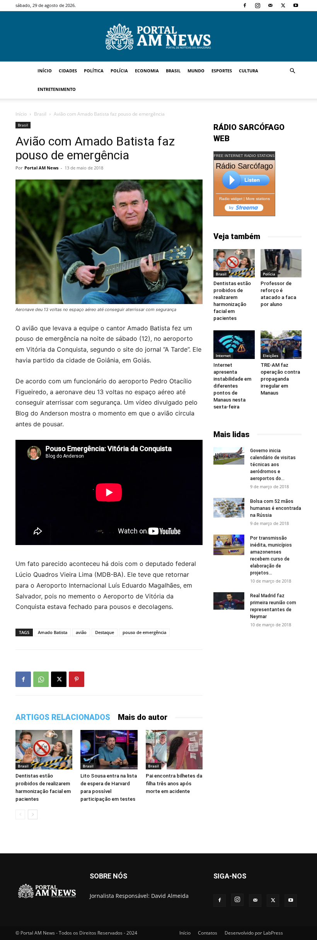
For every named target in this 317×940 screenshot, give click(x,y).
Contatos (207, 933)
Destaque (104, 632)
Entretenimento (56, 89)
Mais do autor (142, 717)
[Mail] (270, 5)
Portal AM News (41, 168)
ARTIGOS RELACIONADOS (62, 717)
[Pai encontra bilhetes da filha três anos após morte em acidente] (174, 749)
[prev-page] (20, 814)
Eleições (270, 355)
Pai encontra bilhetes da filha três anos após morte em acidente (174, 783)
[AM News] (158, 36)
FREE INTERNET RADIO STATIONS (244, 156)
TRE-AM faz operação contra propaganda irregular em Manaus (280, 379)
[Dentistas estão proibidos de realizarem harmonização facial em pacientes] (43, 749)
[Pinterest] (76, 679)
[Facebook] (245, 5)
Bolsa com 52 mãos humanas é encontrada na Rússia (275, 508)
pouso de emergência (144, 632)
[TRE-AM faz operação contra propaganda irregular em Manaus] (281, 344)
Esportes (221, 70)
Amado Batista (52, 632)
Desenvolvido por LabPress (254, 933)
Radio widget (230, 199)
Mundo (196, 70)
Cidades (68, 70)
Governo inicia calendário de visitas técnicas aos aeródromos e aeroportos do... (273, 464)
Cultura (248, 70)
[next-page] (32, 814)
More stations (258, 199)
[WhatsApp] (41, 679)
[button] (292, 71)
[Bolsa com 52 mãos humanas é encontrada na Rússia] (228, 508)
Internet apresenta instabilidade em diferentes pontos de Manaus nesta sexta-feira (232, 386)
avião (81, 632)
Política (94, 70)
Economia (147, 70)
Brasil (173, 70)
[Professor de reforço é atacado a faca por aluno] (281, 263)
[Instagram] (257, 5)
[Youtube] (296, 5)
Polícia (119, 70)
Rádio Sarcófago (244, 166)
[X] (283, 5)
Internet (223, 355)
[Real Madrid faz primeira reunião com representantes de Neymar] (228, 601)
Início (44, 70)
